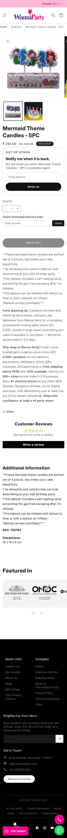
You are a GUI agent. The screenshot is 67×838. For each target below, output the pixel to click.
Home (3, 26)
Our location (13, 672)
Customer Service (46, 672)
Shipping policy (49, 813)
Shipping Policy (45, 677)
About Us (11, 677)
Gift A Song (12, 689)
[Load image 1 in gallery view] (13, 111)
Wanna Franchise (19, 778)
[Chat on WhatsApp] (59, 830)
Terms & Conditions (47, 698)
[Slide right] (41, 613)
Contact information (38, 808)
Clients (39, 666)
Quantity (7, 201)
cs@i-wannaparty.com (23, 763)
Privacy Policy (44, 692)
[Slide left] (26, 613)
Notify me (33, 186)
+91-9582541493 (20, 769)
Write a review (33, 444)
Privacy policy (15, 808)
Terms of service (28, 813)
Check (58, 223)
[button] (4, 15)
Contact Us (12, 666)
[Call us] (59, 820)
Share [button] (10, 411)
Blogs (8, 683)
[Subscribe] (59, 739)
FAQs (38, 704)
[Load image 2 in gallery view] (33, 111)
